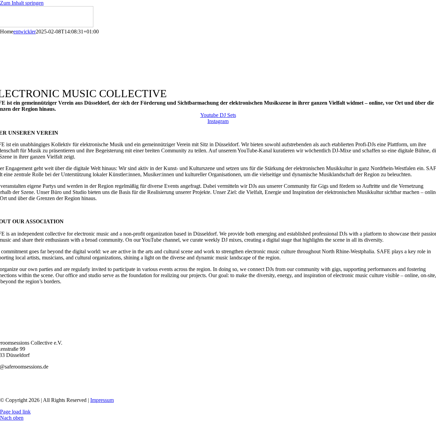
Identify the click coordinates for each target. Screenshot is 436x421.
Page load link (15, 412)
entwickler (24, 31)
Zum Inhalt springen (22, 3)
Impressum (102, 400)
